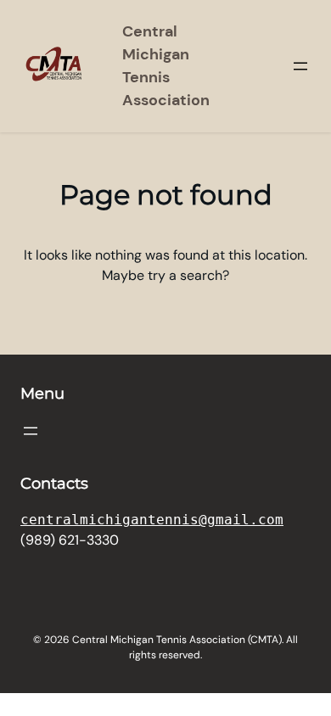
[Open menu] (300, 66)
